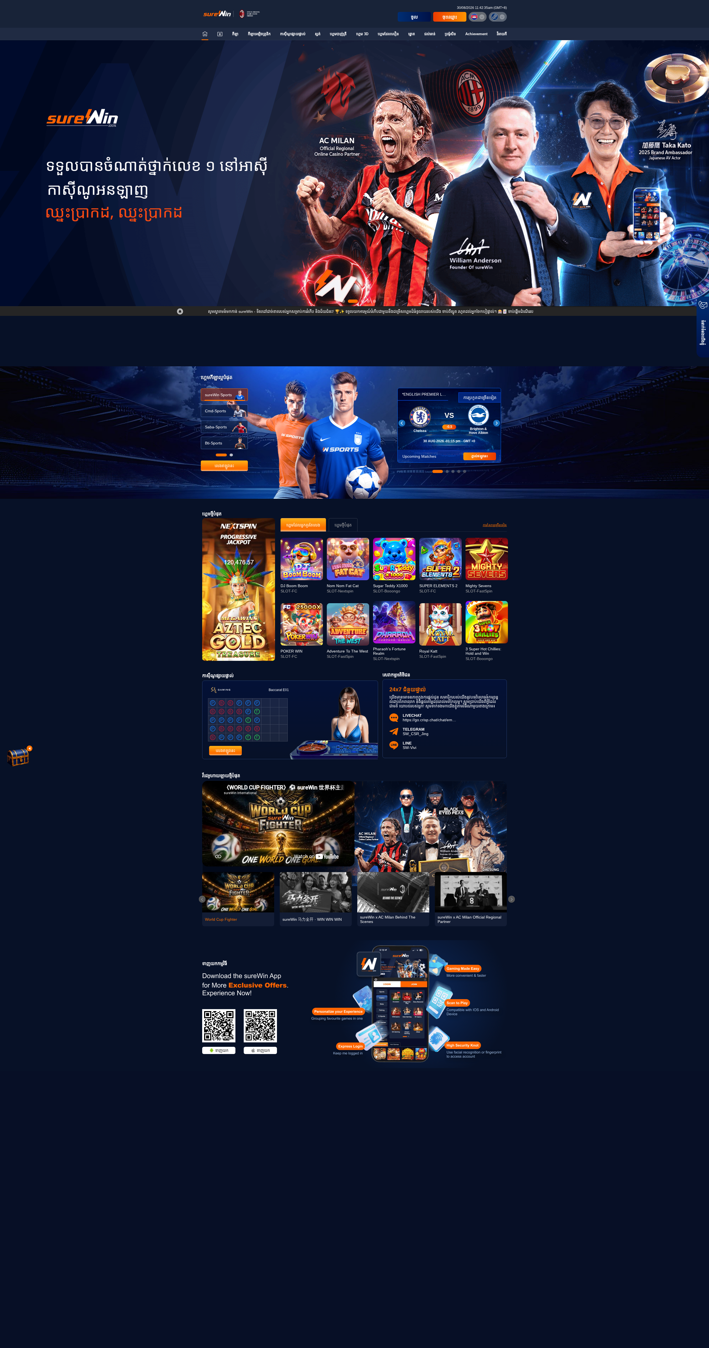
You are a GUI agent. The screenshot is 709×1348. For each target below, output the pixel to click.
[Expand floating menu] (17, 756)
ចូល (414, 17)
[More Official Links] (498, 17)
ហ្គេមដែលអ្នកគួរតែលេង (303, 525)
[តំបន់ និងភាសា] (478, 17)
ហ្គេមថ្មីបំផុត (343, 525)
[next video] (511, 899)
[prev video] (202, 899)
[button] (354, 87)
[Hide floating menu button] (29, 748)
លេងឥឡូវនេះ (224, 466)
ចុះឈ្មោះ (450, 17)
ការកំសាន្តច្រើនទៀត (495, 525)
